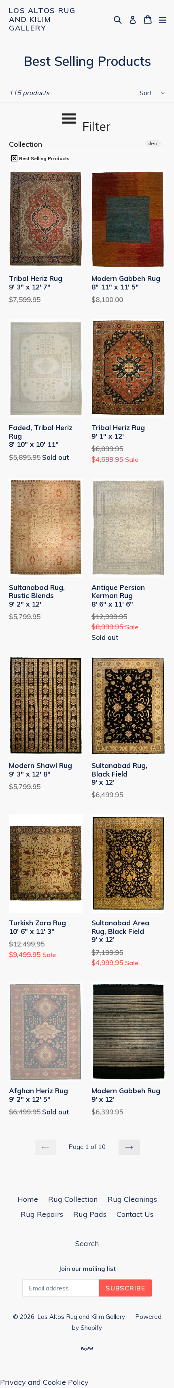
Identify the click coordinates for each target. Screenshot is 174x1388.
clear (153, 143)
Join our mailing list (87, 1269)
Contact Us (135, 1214)
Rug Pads (89, 1214)
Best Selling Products (44, 158)
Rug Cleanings (132, 1199)
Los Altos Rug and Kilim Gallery (42, 19)
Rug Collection (73, 1199)
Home (27, 1199)
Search (87, 1243)
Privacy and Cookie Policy (44, 1382)
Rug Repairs (42, 1214)
